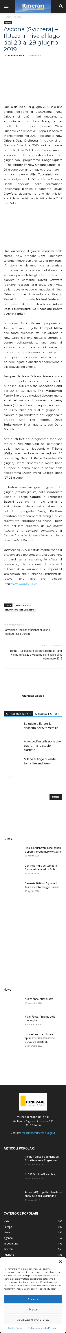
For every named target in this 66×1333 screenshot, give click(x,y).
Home (7, 16)
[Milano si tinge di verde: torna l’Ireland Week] (13, 763)
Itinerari (9, 838)
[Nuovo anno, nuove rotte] (13, 1003)
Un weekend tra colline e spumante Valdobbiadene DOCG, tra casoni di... (40, 1038)
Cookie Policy (15, 1328)
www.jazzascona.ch (23, 583)
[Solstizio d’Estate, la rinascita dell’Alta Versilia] (13, 728)
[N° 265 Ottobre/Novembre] (13, 1179)
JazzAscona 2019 (23, 605)
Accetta (32, 1299)
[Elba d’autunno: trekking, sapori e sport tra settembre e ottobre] (13, 852)
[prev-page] (6, 777)
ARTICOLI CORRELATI (18, 714)
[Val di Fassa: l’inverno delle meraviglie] (13, 1021)
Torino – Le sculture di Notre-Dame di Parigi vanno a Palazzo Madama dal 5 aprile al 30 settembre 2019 (36, 654)
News (7, 989)
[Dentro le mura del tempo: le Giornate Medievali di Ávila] (13, 870)
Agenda (18, 16)
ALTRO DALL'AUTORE (47, 714)
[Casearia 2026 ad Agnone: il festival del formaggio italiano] (13, 888)
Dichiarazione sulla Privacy (42, 1328)
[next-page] (12, 777)
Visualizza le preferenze (33, 1319)
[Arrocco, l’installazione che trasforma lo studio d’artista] (13, 745)
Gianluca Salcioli (16, 55)
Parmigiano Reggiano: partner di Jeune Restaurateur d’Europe (27, 631)
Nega (33, 1309)
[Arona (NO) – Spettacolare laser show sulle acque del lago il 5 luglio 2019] (13, 1196)
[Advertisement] (33, 940)
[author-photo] (33, 690)
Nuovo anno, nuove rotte (39, 998)
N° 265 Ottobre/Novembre (40, 1174)
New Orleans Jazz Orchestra (19, 609)
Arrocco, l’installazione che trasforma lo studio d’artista (42, 745)
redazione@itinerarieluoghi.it (38, 1133)
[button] (60, 1262)
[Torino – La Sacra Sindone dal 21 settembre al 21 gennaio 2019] (13, 1161)
